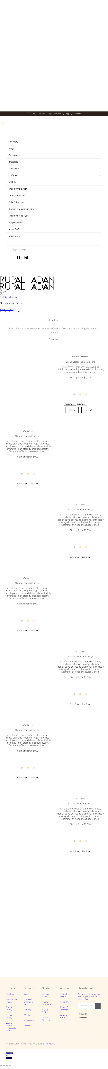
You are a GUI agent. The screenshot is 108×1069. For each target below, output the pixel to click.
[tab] (70, 404)
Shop (26, 994)
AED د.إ (9, 1054)
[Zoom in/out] (1, 1065)
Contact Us (28, 1026)
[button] (74, 394)
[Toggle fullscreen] (4, 1065)
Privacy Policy (65, 1002)
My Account (29, 1020)
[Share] (7, 1065)
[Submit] (98, 1006)
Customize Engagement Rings (29, 1001)
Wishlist (27, 1015)
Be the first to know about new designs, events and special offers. (89, 996)
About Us (10, 994)
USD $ (9, 1059)
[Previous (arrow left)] (1, 1068)
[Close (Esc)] (9, 1065)
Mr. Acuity (49, 1044)
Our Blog (27, 1010)
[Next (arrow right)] (4, 1068)
